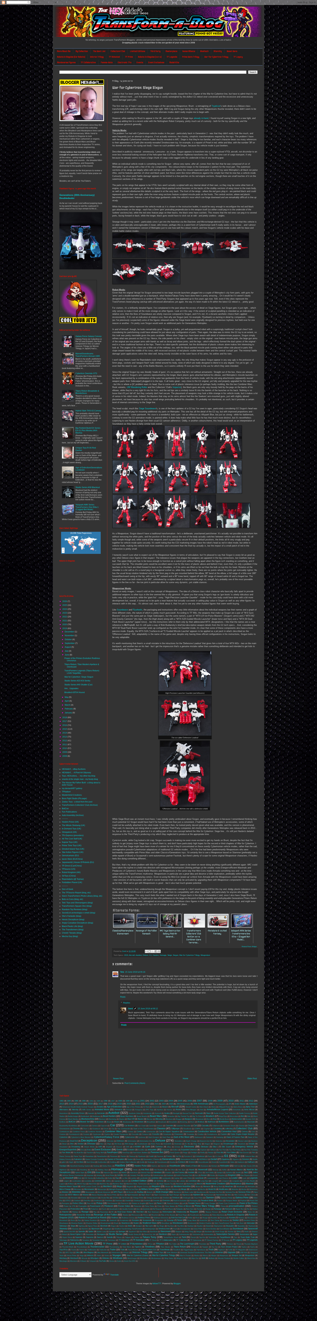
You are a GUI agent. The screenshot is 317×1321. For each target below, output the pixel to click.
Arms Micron (249, 1110)
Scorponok (147, 1220)
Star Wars (143, 1231)
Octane (83, 1198)
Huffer (224, 1170)
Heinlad (214, 1166)
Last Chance (223, 1178)
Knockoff (69, 1178)
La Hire (125, 1178)
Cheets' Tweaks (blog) (72, 933)
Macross (153, 1184)
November (70, 635)
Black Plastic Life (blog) (72, 926)
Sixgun (175, 955)
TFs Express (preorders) (73, 835)
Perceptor (65, 1203)
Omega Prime (138, 1198)
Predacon (108, 1206)
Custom (224, 1134)
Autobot (139, 955)
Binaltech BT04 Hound (74, 692)
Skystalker (241, 1226)
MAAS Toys (81, 1184)
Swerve (100, 1237)
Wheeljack (94, 1258)
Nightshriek (220, 1195)
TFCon (150, 1244)
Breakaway (127, 1122)
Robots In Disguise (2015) (149, 57)
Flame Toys (78, 1156)
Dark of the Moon (182, 1137)
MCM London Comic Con (90, 1186)
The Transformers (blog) (73, 929)
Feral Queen (175, 1152)
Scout (179, 1220)
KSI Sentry (89, 1178)
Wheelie (84, 1258)
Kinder (212, 1175)
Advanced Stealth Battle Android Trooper (78, 1107)
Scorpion (135, 1220)
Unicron (126, 1252)
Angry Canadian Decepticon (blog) (77, 923)
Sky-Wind (180, 1226)
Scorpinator (124, 1220)
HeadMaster (174, 1166)
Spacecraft (253, 1228)
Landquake (166, 1178)
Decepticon (89, 1140)
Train (122, 1250)
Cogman (207, 1129)
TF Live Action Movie (78, 1243)
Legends (254, 1178)
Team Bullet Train (248, 1237)
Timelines (150, 1246)
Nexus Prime (112, 1195)
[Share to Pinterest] (159, 951)
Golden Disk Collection (128, 1162)
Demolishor (179, 1141)
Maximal (249, 1183)
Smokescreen (164, 1229)
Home (185, 1078)
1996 (105, 1101)
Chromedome (64, 1129)
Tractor (81, 1250)
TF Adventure (124, 1240)
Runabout (251, 1218)
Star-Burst (154, 1231)
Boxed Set (85, 1122)
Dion (102, 1144)
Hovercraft (202, 1169)
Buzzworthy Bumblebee (68, 1126)
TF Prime (129, 57)
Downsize (178, 1144)
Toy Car (215, 1247)
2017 (65, 721)
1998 (120, 1101)
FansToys (126, 1152)
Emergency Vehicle (244, 1147)
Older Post (252, 1078)
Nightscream (208, 1195)
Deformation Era (146, 1141)
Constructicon (188, 1131)
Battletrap (96, 1116)
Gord (130, 1008)
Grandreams (162, 1162)
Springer (122, 1231)
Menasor (206, 1186)
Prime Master (170, 1206)
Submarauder (184, 1234)
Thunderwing (114, 1247)
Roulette (214, 1218)
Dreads (252, 1144)
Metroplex (251, 1186)
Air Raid (146, 1107)
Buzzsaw (251, 1122)
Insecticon (134, 1172)
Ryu (79, 1220)
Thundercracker (97, 1247)
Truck (211, 1249)
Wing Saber (168, 1258)
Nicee (122, 1195)
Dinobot (80, 1144)
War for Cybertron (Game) (138, 1255)
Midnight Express (115, 1189)
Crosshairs (167, 1134)
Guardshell (223, 1162)
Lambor (134, 1178)
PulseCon (94, 1209)
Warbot (197, 1255)
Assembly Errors (78, 1113)
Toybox (244, 1247)
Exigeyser (166, 1150)
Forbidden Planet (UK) (72, 882)
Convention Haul (229, 1131)
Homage (163, 955)
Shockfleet (165, 1223)
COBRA (197, 1129)
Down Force (155, 1144)
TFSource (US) (68, 869)
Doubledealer (142, 1144)
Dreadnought (228, 1144)
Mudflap (140, 1192)
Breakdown (138, 1122)
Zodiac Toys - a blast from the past (77, 802)
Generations (168, 1159)
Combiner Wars (113, 1131)
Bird (242, 1116)
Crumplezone (212, 1134)
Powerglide (82, 1206)
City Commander (123, 1129)
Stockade (208, 1231)
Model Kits (174, 62)
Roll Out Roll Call (178, 1218)
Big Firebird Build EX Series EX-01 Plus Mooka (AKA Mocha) (87, 430)
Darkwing (219, 1137)
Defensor (120, 1141)
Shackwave (63, 1223)
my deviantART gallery (72, 788)
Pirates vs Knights (139, 1203)
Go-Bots (79, 1162)
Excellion (141, 1150)
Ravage (85, 1212)
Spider (90, 1231)
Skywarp (63, 1228)
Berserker (171, 1116)
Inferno (116, 1172)
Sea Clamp (215, 1220)
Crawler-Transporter (120, 1134)
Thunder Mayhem (251, 1244)
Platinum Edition (173, 1203)
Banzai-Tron (187, 1113)
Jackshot (229, 1172)
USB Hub (243, 1252)
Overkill (128, 1200)
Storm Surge (220, 1231)
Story (239, 1231)
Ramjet (208, 1209)
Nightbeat (186, 1195)
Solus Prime (198, 1229)
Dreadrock (241, 1144)
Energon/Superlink (67, 1149)
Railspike (179, 1209)
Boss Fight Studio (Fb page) (74, 798)
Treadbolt (176, 1250)
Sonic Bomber (211, 1229)
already (197, 118)
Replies (126, 1003)
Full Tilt (178, 1156)
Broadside (173, 1122)
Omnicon (175, 1198)
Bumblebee (224, 1122)
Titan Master (165, 1247)
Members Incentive (182, 1186)
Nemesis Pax (230, 1192)
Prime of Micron (184, 1206)
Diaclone (254, 1141)
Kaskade (170, 1175)
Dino (72, 1144)
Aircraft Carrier (191, 1107)
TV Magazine (240, 1250)
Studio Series (116, 1234)
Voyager (116, 1255)
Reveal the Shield (83, 1215)
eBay (169, 1147)
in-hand (204, 118)
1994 (91, 1101)
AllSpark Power (224, 1107)
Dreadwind (63, 1147)
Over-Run (87, 1200)
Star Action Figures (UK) (72, 852)
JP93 (125, 1175)
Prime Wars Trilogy (190, 57)
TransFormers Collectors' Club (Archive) (80, 805)
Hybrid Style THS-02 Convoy (88, 411)
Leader (234, 1178)
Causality (205, 1126)
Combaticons (64, 1131)
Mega (119, 1186)
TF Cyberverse (196, 1240)
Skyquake (230, 1226)
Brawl (109, 1122)
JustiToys (146, 1175)
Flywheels (137, 609)
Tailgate (128, 1237)
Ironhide (191, 1172)
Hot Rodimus (159, 1170)
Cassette (169, 1126)
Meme (197, 1186)
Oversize (166, 1200)
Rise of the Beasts (168, 1215)
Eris (82, 1150)
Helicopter (224, 1166)
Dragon (207, 1144)
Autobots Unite (134, 1113)
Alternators (63, 1110)
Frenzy (169, 1156)
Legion (66, 1181)
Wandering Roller (137, 387)
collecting (229, 1129)
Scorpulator (159, 1220)
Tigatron (138, 1247)
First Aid (219, 1152)
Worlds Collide (238, 1258)
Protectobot (75, 1209)
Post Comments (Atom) (134, 1083)
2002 (152, 1101)
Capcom (104, 1126)
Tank (184, 1237)
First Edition (231, 1152)
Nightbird (196, 1195)
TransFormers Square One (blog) (77, 906)
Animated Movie (102, 1109)
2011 (65, 744)
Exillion (175, 1150)
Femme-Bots (107, 62)
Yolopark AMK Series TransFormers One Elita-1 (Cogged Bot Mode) (87, 507)
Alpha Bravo (238, 1107)
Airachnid (155, 1107)
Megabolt (130, 1186)
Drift (100, 1147)
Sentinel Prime (249, 1220)
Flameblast (89, 1156)
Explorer (203, 1150)
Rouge (205, 1218)
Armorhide (237, 1110)
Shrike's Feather (205, 1223)
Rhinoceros (135, 1215)
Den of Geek (67, 889)
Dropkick (109, 1147)
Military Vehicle (148, 1189)
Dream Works (89, 1147)
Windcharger (132, 1258)
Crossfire (155, 1134)
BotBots (62, 1122)
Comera (130, 1131)
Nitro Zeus (251, 1195)
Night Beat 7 (146, 1195)
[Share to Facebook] (156, 951)
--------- (65, 818)
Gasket (130, 1159)
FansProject (112, 1152)
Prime (159, 1206)
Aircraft (132, 955)
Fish (253, 1152)
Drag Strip (197, 1144)
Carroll (151, 1126)
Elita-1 (215, 1147)
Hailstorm (241, 1162)
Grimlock (181, 1162)
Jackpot (220, 1172)
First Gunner (244, 1152)
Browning (183, 1122)
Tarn (235, 1237)
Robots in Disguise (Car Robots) (71, 57)
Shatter (136, 1223)
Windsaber (144, 1258)
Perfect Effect (77, 1203)
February (69, 709)
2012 (65, 740)
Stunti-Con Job (150, 1234)
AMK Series (86, 1110)
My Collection (82, 51)
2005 (180, 1101)
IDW (89, 1172)
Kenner (204, 1175)
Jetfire (255, 1172)
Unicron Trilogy (97, 57)
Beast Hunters (109, 1116)
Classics (161, 1128)
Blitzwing (159, 1119)
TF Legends (172, 57)
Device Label (243, 1141)
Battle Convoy (244, 1113)
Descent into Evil (206, 1141)
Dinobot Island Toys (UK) (73, 849)
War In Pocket (185, 1255)
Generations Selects (188, 1159)
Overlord (147, 1200)
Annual (129, 1110)
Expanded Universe (189, 1150)
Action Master (240, 1104)
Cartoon (160, 1126)
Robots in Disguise (235, 1215)
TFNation (160, 1244)
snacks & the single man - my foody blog (80, 779)
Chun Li (86, 1129)
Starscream (165, 1231)
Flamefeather (102, 1156)
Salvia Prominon (90, 1220)
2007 (199, 1100)
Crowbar (200, 1134)
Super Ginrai (67, 1237)
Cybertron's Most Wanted (81, 1137)
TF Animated (114, 57)
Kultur (110, 1178)
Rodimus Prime (144, 1218)
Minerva (162, 1189)
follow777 (157, 1283)
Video (99, 1255)
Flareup (132, 1156)
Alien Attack (203, 1107)
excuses (152, 1149)
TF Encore (226, 1240)
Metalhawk (240, 1186)
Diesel (64, 1144)
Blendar (150, 1119)
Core (253, 1131)
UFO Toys (69, 1252)
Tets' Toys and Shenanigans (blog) (77, 903)
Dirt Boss (117, 1144)
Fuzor (210, 1156)
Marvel (199, 1184)
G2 (239, 1156)
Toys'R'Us (63, 1250)
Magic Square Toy (166, 1184)
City (112, 1129)
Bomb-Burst (224, 1119)
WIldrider (105, 1258)
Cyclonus (141, 1137)
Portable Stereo (194, 1203)
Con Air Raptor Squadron (169, 1131)
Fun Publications (69, 812)
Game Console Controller (95, 1159)
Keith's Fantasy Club (184, 1175)
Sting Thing (189, 1231)
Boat (215, 1119)
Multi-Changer (162, 1192)
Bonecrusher (237, 1119)
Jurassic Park (135, 1175)
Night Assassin (132, 1195)
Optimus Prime (242, 1197)
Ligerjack (117, 1181)
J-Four (200, 1172)
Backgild (176, 1113)
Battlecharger (73, 1116)
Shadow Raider (77, 1223)
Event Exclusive (102, 1149)
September (70, 643)
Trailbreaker (92, 1250)
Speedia (81, 1231)
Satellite (103, 1220)
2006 (189, 1101)
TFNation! (66, 792)
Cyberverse (130, 1137)
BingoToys (223, 1116)
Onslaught (187, 1198)
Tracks (73, 1250)
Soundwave (147, 408)
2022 (65, 617)
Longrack (225, 1181)
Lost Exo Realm (249, 1181)
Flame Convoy (64, 1156)
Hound (191, 1170)
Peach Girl (254, 1200)
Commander (151, 1131)
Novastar (74, 1198)
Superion (78, 1237)
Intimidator (158, 1172)
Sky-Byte (170, 1226)
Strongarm (101, 1234)
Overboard (98, 1200)
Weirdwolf (74, 1258)
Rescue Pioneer (212, 1212)
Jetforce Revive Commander (73, 1175)
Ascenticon (63, 1113)
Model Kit (212, 1189)
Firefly (202, 1152)
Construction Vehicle (207, 1131)
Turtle (230, 1250)
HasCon (154, 1166)
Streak (64, 1234)
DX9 (127, 1147)
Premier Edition (124, 1206)
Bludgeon (188, 1119)
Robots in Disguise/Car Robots (92, 1217)
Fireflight (194, 1152)
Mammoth (179, 1184)
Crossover (178, 1134)
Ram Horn (190, 1209)
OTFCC (68, 1200)
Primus (223, 1206)
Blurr (208, 1119)
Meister (168, 1186)
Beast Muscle (142, 1116)
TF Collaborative (88, 62)
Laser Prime (187, 1178)
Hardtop (96, 1166)
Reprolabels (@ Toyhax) (73, 879)
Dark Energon (153, 1137)
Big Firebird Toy (183, 1116)
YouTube (102, 1261)
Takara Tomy (149, 1237)
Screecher (203, 1220)
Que (138, 1209)
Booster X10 (250, 1119)
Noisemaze (63, 1198)
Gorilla (142, 1162)
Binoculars (234, 1116)
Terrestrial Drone (98, 1240)
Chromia (76, 1129)
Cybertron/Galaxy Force (106, 1137)
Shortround (192, 1223)
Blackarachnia (87, 1119)
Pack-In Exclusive (180, 1200)
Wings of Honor (182, 1258)
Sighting (81, 1226)
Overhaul (118, 1200)
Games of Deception (115, 1159)
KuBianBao (100, 1178)
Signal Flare (92, 1226)
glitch (64, 1162)
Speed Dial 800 (69, 1231)
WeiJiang (63, 1258)
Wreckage (63, 1261)
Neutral (85, 1195)
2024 (65, 609)
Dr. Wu (187, 1144)
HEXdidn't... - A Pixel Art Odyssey (76, 772)
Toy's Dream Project (229, 1247)
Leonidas (87, 1181)
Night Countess (160, 1195)
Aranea (169, 1110)
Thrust (238, 1244)
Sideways (63, 1226)
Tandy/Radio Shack (170, 1237)
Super (255, 1234)
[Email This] (146, 951)
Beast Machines (126, 1116)
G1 (150, 955)
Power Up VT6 (69, 1206)
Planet (151, 1203)
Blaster (140, 1119)
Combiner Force (79, 1131)
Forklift (151, 1156)
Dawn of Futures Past (236, 1137)
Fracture (160, 1156)
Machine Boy (104, 1184)
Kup (117, 1178)
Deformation (132, 1141)
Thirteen (230, 1244)
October (68, 639)
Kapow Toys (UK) (69, 842)
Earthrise (159, 1147)
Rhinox (145, 1215)
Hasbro (156, 955)
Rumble (232, 1218)
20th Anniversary (183, 1104)
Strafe (246, 1231)
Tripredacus (200, 1250)
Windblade (118, 1258)
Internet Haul (146, 1172)
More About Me (63, 51)
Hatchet (163, 1166)
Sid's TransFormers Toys (224, 1223)
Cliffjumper (175, 1129)
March (68, 705)
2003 (161, 1101)
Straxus (255, 1231)
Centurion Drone (229, 1126)
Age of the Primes (133, 1107)
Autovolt (158, 1113)
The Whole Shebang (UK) (73, 825)
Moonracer (253, 1189)
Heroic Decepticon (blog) (73, 919)
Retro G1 (251, 1212)
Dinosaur (91, 1144)
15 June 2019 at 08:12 (148, 1008)
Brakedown (99, 1122)
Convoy (245, 1131)
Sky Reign (160, 1226)
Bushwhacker (239, 1122)
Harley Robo (107, 1166)
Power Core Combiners (227, 1203)
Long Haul (204, 1181)
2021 (65, 621)
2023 (65, 613)
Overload (137, 1200)
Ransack (228, 1209)
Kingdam (221, 1175)
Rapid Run (240, 1209)
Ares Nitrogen (191, 1110)
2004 (170, 1101)
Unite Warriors (172, 1252)
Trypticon (215, 106)
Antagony (138, 1110)
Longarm (215, 1181)
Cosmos (62, 1134)
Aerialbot (100, 1107)
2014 (65, 733)
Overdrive (108, 1200)
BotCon (65, 808)
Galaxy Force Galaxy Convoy (88, 336)
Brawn (116, 1122)
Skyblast (190, 1226)
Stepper (178, 1231)
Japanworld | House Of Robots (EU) (78, 862)
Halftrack (251, 1162)
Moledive (235, 1189)
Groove (192, 1162)
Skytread (251, 1226)
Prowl (85, 1209)
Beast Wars (232, 51)
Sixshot (122, 1226)
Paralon (220, 1200)
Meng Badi (218, 1186)
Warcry (205, 1255)
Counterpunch (74, 1134)
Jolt (118, 1175)
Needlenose (201, 1192)
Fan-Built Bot (79, 1152)
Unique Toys (158, 1252)
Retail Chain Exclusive (232, 1212)
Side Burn (240, 1223)
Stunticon (163, 1234)
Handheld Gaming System (80, 1166)
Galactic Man (250, 1156)
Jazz (246, 1172)
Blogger (179, 1119)
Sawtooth (113, 1220)
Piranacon (125, 1203)
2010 (65, 748)
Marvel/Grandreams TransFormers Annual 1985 (87, 354)
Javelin (238, 1172)
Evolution (131, 1150)
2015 (65, 729)
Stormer (231, 1231)
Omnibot (166, 1198)
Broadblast (151, 1122)
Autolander (147, 1113)
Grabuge (151, 1162)
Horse (135, 1170)
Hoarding (83, 1170)
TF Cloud (152, 1240)
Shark (116, 1223)
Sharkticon (125, 1223)
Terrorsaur (112, 1240)
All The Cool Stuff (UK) (72, 839)
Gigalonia (225, 1159)
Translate (114, 1275)
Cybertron (63, 1137)
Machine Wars (118, 1184)
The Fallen (173, 1244)
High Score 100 (249, 1166)
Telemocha (74, 1240)
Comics (140, 1131)
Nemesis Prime (244, 1192)
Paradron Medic (207, 1200)
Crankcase (97, 1134)
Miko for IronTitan (131, 1189)
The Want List (99, 51)
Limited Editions (137, 51)
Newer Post (118, 1078)
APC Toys (149, 1110)
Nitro (229, 1195)
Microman (77, 1189)
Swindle (110, 1237)
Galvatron (78, 1159)
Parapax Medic (231, 1200)
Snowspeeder (185, 1229)
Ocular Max (105, 1198)
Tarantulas (212, 1237)
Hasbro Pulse (140, 1166)
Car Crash (142, 1126)
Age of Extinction (114, 1107)
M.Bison (71, 1184)
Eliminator (205, 1147)
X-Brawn (83, 1261)
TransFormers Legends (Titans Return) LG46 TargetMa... (81, 671)
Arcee (178, 1109)
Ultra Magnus (88, 1252)
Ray (95, 1212)
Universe (219, 1252)
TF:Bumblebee (136, 1244)
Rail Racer (169, 1209)
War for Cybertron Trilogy (216, 57)
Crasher (107, 1134)
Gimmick (245, 1159)
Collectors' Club (118, 51)
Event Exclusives (156, 62)
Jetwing (99, 1175)
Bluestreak (199, 1119)
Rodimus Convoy (128, 1218)
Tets (122, 972)
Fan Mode (66, 1152)
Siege (169, 955)
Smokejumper (150, 1229)
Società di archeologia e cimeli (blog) (78, 913)
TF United (122, 1244)
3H (230, 1104)
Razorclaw (104, 1212)
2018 (65, 717)
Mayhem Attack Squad (68, 1186)
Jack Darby (209, 1172)
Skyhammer (218, 1226)
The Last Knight (187, 1244)
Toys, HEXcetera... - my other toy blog (78, 776)
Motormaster (90, 1192)
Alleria (213, 1107)
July (67, 651)
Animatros (118, 1110)
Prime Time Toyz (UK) (71, 845)
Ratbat (255, 1209)
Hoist (92, 1170)
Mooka (244, 1189)
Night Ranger (174, 1195)
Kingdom (232, 1175)
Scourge (170, 1220)
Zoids (119, 1261)
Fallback (213, 1150)
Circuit (106, 1129)
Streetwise (90, 1234)
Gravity (172, 1162)
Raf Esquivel (157, 1209)
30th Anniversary (200, 1104)
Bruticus (201, 1122)
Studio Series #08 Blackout (87, 487)
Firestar (210, 1152)
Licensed (98, 1181)
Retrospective (65, 1215)
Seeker (235, 1220)
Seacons (225, 1220)
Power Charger (209, 1203)
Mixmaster (193, 1189)
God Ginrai (91, 1162)
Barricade (199, 1113)
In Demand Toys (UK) (71, 829)
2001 (142, 1101)
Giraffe (255, 1159)
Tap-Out (202, 1237)
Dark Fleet (166, 1137)
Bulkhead (211, 1122)
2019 (126, 955)
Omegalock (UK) (69, 832)
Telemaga (63, 1240)
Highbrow (63, 1170)
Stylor (174, 1234)
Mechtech (107, 1186)
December (70, 632)
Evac (89, 1150)
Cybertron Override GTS (86, 373)
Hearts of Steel (191, 1166)
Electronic (189, 1146)
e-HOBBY (137, 1147)
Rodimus (114, 1218)
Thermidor (203, 1244)
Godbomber (102, 1162)
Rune (73, 1220)
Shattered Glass (149, 1223)
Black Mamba (73, 1119)
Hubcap (215, 1170)
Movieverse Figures (66, 62)
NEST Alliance (73, 1195)
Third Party (155, 51)
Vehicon (90, 1255)
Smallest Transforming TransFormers (128, 1229)
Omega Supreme (153, 1198)
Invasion (168, 1172)
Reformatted (167, 1212)
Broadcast (162, 1122)
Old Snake (126, 1198)
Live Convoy (171, 1181)
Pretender (137, 1206)
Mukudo (150, 1192)
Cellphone (216, 1126)
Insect (124, 1172)
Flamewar (113, 1156)
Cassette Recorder (183, 1126)
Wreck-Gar (251, 1258)
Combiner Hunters (95, 1131)
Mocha (202, 1189)
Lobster (182, 1181)
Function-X (188, 1156)
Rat (248, 1209)
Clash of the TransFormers (143, 1129)
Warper (214, 1255)
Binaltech (204, 51)
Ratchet (65, 1212)
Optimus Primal (226, 1198)
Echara (177, 1147)
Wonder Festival (224, 1258)
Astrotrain (101, 1113)
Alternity (218, 51)
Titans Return (180, 1247)
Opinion (210, 1197)
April (67, 701)
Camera (95, 1126)
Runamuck (63, 1220)
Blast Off (130, 1119)
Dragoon (216, 1144)
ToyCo (252, 1247)
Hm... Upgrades (71, 688)
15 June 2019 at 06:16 (135, 972)
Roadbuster (194, 1215)
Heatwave (204, 1166)
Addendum (253, 1104)
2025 (65, 605)
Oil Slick (116, 1198)
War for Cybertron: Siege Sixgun (78, 677)
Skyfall (208, 1226)
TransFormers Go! (148, 1250)
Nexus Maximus (98, 1195)
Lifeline (108, 1181)
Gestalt (214, 1159)
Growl (214, 1162)
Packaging (194, 1200)
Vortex (107, 1255)
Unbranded (115, 1252)
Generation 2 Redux (151, 1159)
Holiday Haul (103, 1170)
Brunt (192, 1122)
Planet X (160, 1203)
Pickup (99, 1203)
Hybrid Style (79, 1172)
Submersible (208, 1234)
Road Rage (182, 1215)
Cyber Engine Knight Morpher (242, 1134)
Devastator (230, 1141)
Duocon (119, 1147)
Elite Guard (226, 1147)
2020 (65, 624)
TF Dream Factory (211, 1240)
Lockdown (193, 1181)
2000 (135, 1101)
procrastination (236, 1206)
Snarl (175, 1229)
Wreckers (73, 1261)
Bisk (248, 1116)
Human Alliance (188, 51)
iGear (98, 1172)
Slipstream (95, 1229)
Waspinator (224, 1255)
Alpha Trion (250, 1107)
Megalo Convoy (143, 1186)
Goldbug (113, 1162)
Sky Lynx (149, 1226)
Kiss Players (245, 1175)
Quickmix (146, 1209)
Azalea (167, 1113)
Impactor (177, 387)
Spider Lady (101, 1231)
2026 (65, 601)
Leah (245, 1178)
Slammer (85, 1229)
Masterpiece (171, 51)
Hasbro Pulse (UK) (70, 822)
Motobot (65, 1192)
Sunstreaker (244, 1234)
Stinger (199, 1231)
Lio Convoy (158, 1181)
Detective (219, 1141)
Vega (82, 1255)
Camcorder (85, 1126)
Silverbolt (103, 1226)
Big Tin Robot (198, 1116)
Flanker (123, 1156)
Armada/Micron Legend (217, 1109)
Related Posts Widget (249, 946)
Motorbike (76, 1192)
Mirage (183, 1189)
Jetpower (90, 1175)
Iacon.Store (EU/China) (72, 859)
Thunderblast (82, 1247)
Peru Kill (90, 1203)
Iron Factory (180, 1172)
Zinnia (111, 1261)
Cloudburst (187, 1129)
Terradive (85, 1240)
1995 (98, 1101)
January (68, 713)
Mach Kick (93, 1184)
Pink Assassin (112, 1203)
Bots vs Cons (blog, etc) (72, 899)
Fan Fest (222, 1150)
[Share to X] (152, 951)
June (67, 655)
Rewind (125, 1215)
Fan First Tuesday (251, 1150)
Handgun (63, 1166)
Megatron (156, 1186)
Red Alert (140, 1212)
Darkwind (209, 1137)
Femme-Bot (157, 1152)
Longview (235, 1181)
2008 (65, 756)
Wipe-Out (194, 1258)
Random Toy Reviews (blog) (74, 909)
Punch (104, 1209)
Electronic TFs (124, 62)
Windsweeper (156, 1258)
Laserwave (211, 1178)
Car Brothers (129, 1126)
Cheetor (242, 1126)
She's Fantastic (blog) (71, 916)
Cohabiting (217, 1129)
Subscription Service (225, 1234)
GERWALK (203, 1159)
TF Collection (181, 1240)
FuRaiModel (200, 1156)
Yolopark (92, 1261)
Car (112, 1125)
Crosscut (145, 1134)
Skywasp (75, 1229)
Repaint (194, 1211)
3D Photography (219, 1104)
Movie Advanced (104, 1192)
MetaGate (229, 1186)
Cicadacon (96, 1129)
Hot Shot (171, 1170)
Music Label (189, 1192)
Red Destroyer (153, 1212)
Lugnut (62, 1184)
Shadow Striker (92, 1223)
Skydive (200, 1226)
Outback (77, 1200)
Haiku (232, 1162)
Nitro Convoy (239, 1195)
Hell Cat (237, 1166)
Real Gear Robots (124, 1212)
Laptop (176, 1178)
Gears (138, 1159)
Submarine (197, 1234)
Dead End (74, 1141)
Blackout (102, 1119)
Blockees (169, 1119)
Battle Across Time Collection (225, 1113)
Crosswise (190, 1134)
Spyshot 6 (133, 1231)
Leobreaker (76, 1181)
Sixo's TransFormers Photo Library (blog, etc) (82, 896)
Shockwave (178, 1223)
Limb (126, 1181)
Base (208, 1113)
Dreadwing (75, 1147)
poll (183, 1203)
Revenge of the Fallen (105, 1214)
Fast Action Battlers (140, 1152)
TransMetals (165, 1250)
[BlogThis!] (149, 951)
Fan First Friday (235, 1150)
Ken (196, 1175)
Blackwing (112, 1119)
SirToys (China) (69, 876)
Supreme (89, 1237)
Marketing (190, 1184)
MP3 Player (118, 1192)
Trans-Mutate (133, 1250)
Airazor (165, 1107)
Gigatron (235, 1159)
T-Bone (119, 1237)
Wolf (203, 1258)
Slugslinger (107, 1229)
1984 (69, 1101)
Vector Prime (72, 1255)
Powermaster (95, 1206)
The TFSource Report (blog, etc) (76, 892)
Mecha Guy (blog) (70, 936)
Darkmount (198, 1137)
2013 (65, 737)
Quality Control (128, 1209)
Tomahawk (195, 1247)
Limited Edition (139, 1180)
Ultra (78, 1252)
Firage (185, 1152)
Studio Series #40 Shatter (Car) (78, 685)
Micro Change (65, 1189)
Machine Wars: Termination (136, 1184)
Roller (190, 1218)
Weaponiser (205, 955)
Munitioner (177, 1192)
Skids (130, 1226)
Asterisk (91, 1113)
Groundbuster (203, 1162)
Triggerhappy (188, 1250)
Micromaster (89, 1189)
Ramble (200, 1209)
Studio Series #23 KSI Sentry (77, 681)
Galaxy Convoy (65, 1159)
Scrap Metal (191, 1220)
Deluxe (145, 955)
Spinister (112, 1231)
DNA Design (129, 1144)
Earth (147, 1147)
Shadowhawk (106, 1223)
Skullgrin (139, 1226)
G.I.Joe (218, 1156)
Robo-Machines (218, 1215)
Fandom (90, 1152)
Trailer (113, 1249)
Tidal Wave (127, 1247)
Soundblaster (224, 1229)
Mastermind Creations (72, 795)
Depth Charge (191, 1141)
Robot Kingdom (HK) (71, 872)
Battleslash (85, 1116)
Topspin (205, 1247)
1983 (61, 1101)
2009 (65, 752)
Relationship (181, 1212)
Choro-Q (251, 1126)
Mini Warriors (173, 1189)
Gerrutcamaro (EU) (70, 855)
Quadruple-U (114, 1209)
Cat (195, 1125)
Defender (110, 1141)
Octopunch (93, 1198)
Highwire (73, 1170)
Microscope (102, 1189)
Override (156, 1200)
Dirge (109, 1144)
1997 (113, 1101)
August (68, 647)
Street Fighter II (76, 1234)
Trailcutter (103, 1250)
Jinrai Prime (109, 1175)
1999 (127, 1101)
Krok (79, 1178)
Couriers (86, 1134)
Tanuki (193, 1237)
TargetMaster (225, 1237)
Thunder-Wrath (67, 1247)
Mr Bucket (130, 1192)
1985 (76, 1101)
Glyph (71, 1162)
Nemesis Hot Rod (215, 1192)
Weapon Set (237, 1255)
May (67, 697)
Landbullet (144, 1178)
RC (112, 1212)
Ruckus (223, 1218)
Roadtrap (205, 1215)
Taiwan (137, 1237)
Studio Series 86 (134, 1234)
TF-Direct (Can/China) (72, 866)
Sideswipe (251, 1223)
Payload (243, 1200)
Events (140, 62)
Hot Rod (145, 1169)
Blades (121, 1119)
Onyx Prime (198, 1198)
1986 (84, 1101)
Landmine (155, 1178)
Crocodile (135, 1134)
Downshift (167, 1144)
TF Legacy (238, 57)
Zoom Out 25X (129, 1261)
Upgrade (231, 1252)
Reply (122, 997)
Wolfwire (212, 1258)
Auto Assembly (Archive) (73, 815)
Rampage (218, 1209)
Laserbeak (199, 1178)
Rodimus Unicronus (160, 1218)
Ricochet (154, 1215)
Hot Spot (181, 1170)
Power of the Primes (248, 1203)
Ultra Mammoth (102, 1252)
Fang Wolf (100, 1152)
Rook (197, 1218)
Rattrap (75, 1212)
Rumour (241, 1218)
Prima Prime (149, 1206)
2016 (65, 725)
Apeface (160, 1110)
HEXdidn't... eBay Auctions (74, 769)
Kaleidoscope (158, 1175)
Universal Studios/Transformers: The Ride (196, 1252)
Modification (223, 1189)
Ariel (201, 1110)
